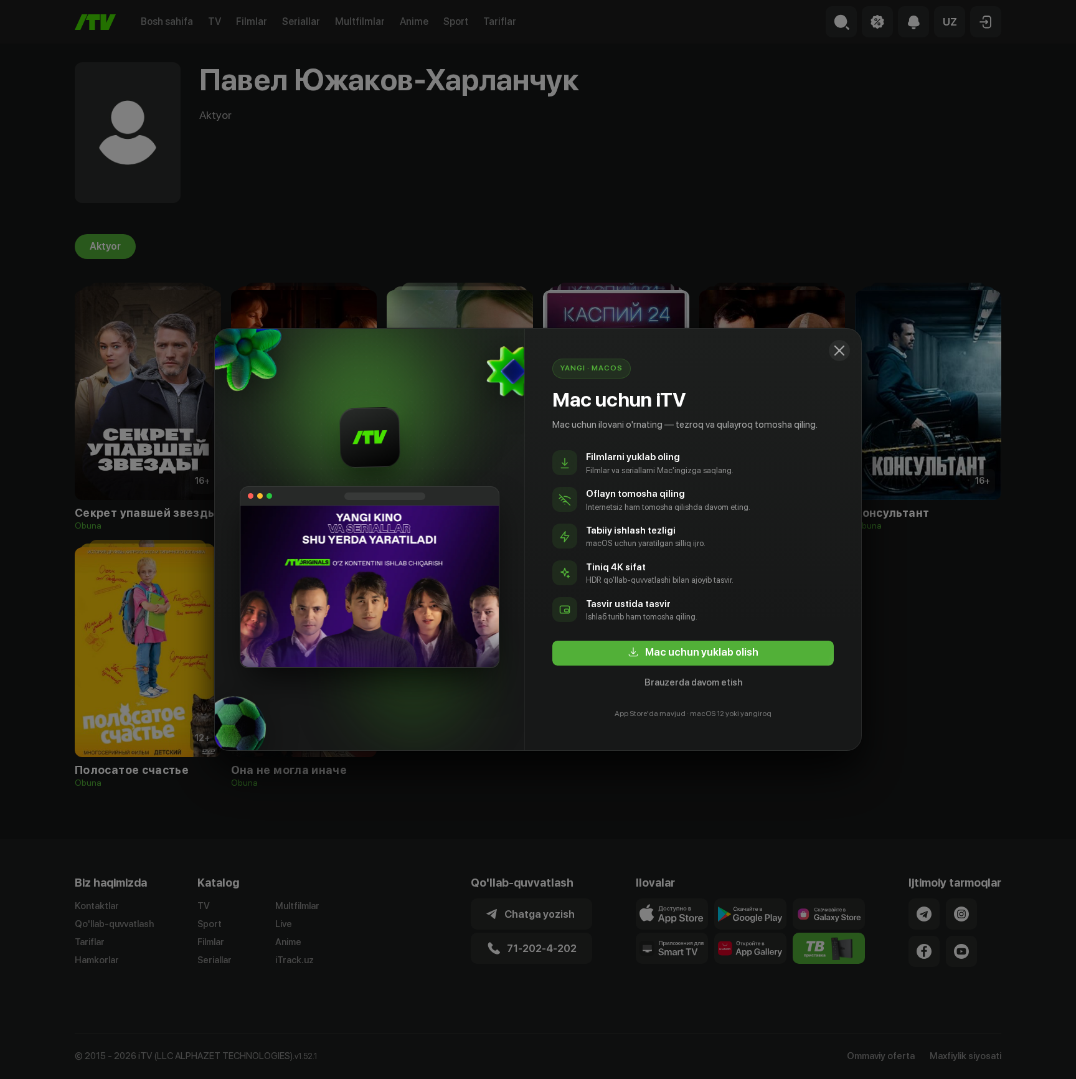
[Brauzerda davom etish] (839, 350)
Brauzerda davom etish (693, 682)
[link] (693, 653)
